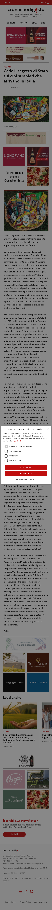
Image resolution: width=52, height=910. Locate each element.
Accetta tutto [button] (26, 467)
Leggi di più (17, 441)
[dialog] (26, 455)
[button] (26, 479)
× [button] (48, 429)
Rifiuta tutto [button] (26, 473)
